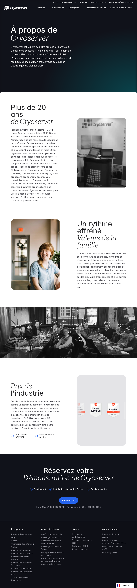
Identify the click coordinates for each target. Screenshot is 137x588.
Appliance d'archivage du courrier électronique (52, 559)
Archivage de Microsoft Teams (51, 547)
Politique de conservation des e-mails (52, 553)
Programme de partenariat (23, 544)
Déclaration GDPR (80, 546)
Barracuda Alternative (21, 568)
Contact (14, 547)
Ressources (92, 7)
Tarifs (55, 2)
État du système (109, 552)
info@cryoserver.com (68, 2)
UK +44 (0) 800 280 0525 (113, 543)
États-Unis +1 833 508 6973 (112, 547)
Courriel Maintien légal (51, 564)
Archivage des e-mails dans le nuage (51, 542)
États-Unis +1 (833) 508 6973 (121, 2)
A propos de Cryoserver (21, 534)
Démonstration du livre (121, 8)
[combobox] (125, 585)
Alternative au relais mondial (20, 558)
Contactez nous (109, 540)
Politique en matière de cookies (82, 541)
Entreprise (74, 7)
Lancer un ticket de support (110, 535)
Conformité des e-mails (51, 534)
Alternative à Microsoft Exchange (21, 563)
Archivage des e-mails (51, 537)
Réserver (66, 500)
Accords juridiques (80, 549)
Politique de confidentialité (78, 535)
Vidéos (14, 541)
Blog (13, 537)
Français (125, 585)
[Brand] (15, 8)
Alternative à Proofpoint (22, 553)
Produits (41, 7)
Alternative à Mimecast (21, 550)
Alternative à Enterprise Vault (21, 573)
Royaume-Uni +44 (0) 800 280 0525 (93, 2)
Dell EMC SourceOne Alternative (20, 578)
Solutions (56, 7)
